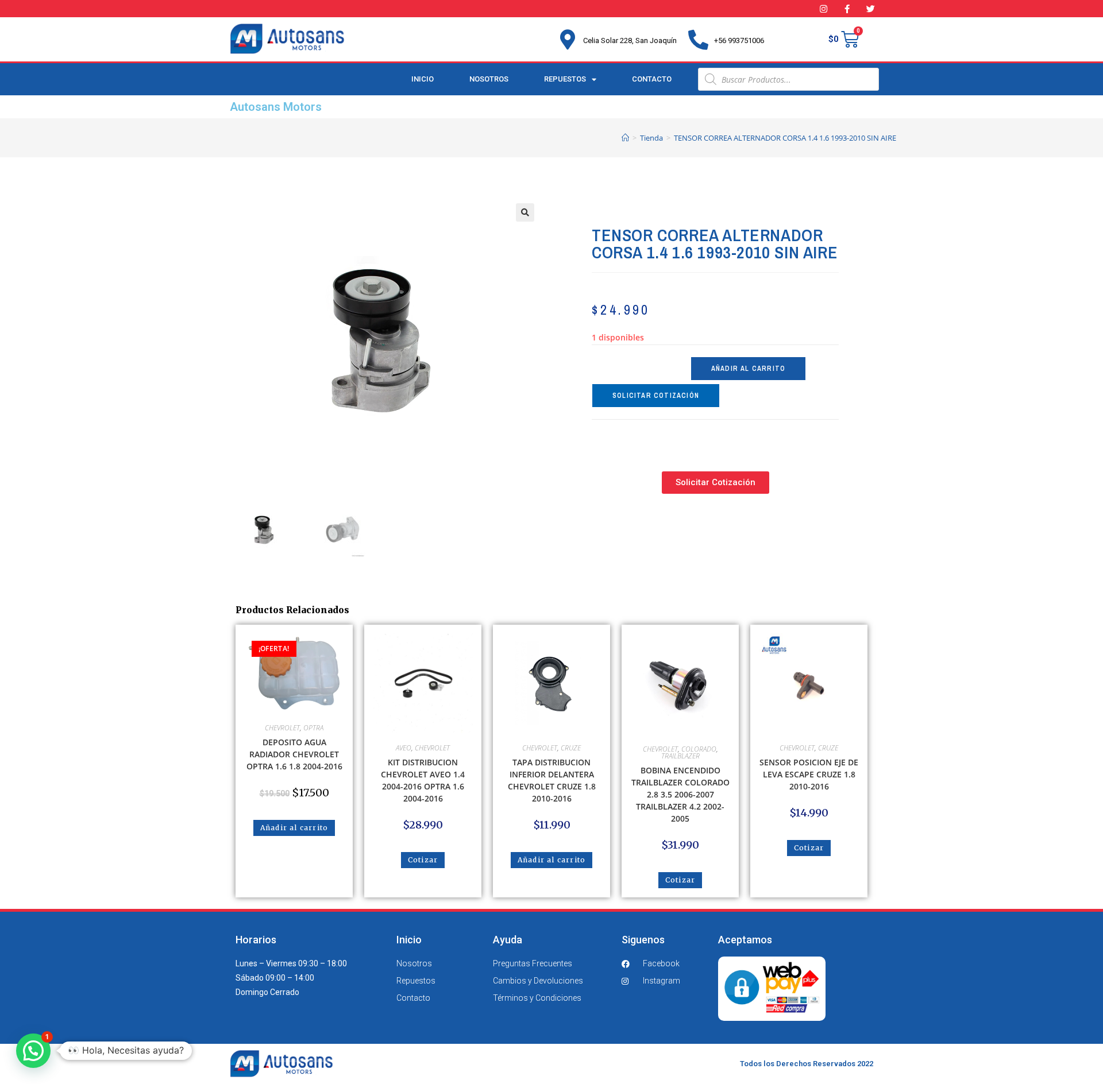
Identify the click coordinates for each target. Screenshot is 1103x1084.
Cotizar (423, 859)
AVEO (403, 748)
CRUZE (571, 748)
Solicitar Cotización (655, 395)
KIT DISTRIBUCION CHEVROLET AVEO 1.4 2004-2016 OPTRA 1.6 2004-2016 (423, 780)
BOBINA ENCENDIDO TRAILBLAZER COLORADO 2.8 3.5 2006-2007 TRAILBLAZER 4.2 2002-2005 (680, 794)
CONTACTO (652, 79)
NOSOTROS (488, 79)
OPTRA (313, 728)
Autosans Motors (276, 107)
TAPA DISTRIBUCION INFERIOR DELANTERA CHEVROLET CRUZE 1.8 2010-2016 (552, 780)
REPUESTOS (565, 79)
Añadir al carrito (748, 368)
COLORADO (698, 749)
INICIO (422, 79)
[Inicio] (625, 138)
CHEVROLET (282, 728)
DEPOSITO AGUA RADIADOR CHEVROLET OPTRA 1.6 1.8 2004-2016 (294, 754)
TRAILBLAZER (680, 756)
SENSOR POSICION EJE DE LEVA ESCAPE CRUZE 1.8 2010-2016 (808, 774)
